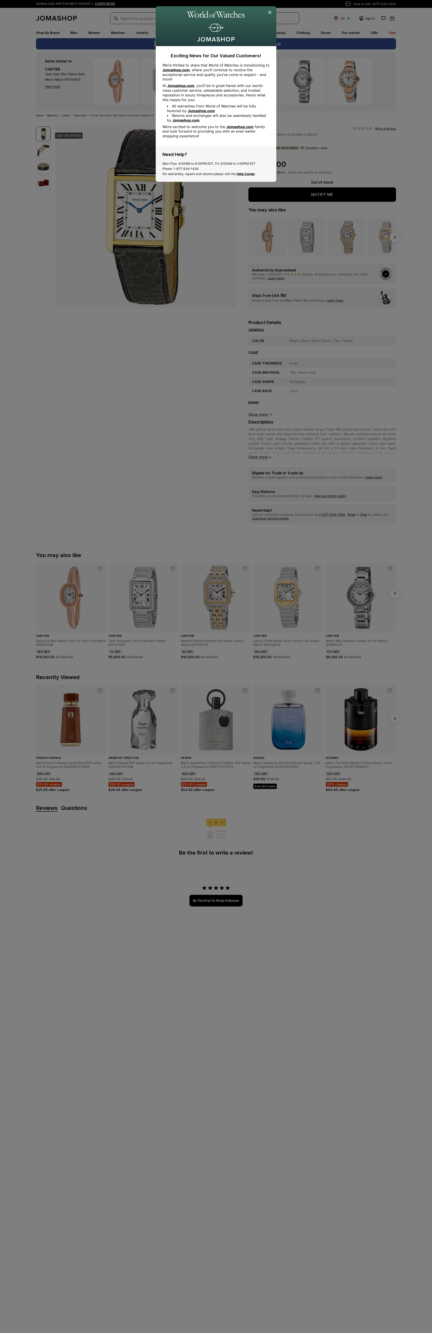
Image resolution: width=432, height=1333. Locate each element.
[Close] (270, 13)
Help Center (246, 174)
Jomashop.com (176, 70)
